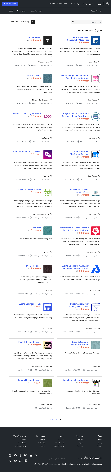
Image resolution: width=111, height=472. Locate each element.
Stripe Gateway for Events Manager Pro (80, 343)
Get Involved (40, 436)
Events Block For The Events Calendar (79, 152)
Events (42, 439)
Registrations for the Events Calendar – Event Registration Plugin (75, 114)
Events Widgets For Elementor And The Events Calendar (75, 76)
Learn (62, 436)
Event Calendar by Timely (29, 190)
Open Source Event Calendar (76, 380)
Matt (23, 439)
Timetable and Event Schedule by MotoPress (78, 38)
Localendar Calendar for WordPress (79, 191)
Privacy (99, 446)
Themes (80, 439)
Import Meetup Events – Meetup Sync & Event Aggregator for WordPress (74, 229)
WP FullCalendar (33, 75)
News (100, 439)
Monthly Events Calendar (29, 342)
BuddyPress (20, 446)
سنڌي (80, 458)
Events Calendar (33, 266)
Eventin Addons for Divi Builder (27, 151)
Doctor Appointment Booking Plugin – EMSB (79, 305)
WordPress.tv (58, 446)
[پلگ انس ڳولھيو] (73, 22)
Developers (60, 443)
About (100, 436)
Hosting (99, 443)
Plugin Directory (96, 11)
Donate (41, 443)
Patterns (80, 446)
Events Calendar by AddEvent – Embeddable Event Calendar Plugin (75, 267)
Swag (42, 446)
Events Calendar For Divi (30, 304)
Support (61, 439)
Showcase (79, 436)
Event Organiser (33, 37)
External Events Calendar (29, 380)
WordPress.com (19, 436)
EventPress (36, 228)
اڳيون (51, 419)
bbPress (22, 443)
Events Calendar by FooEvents (27, 113)
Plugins (80, 443)
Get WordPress (10, 4)
